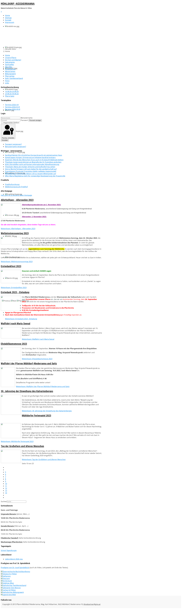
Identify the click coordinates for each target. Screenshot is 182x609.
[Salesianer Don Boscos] (11, 588)
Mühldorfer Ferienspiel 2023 (36, 415)
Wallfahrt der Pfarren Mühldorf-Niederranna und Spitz (29, 363)
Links (7, 83)
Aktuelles (8, 67)
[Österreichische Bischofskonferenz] (15, 571)
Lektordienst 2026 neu (14, 559)
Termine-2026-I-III (12, 105)
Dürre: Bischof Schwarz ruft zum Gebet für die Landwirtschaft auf (31, 169)
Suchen (4, 501)
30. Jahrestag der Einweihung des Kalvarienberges (27, 391)
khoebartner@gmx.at (92, 604)
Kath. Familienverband (14, 78)
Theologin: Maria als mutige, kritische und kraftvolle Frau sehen (30, 167)
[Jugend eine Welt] (8, 594)
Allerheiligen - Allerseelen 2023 (17, 199)
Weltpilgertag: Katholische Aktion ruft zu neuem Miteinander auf (30, 173)
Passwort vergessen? (13, 144)
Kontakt (8, 20)
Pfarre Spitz (9, 96)
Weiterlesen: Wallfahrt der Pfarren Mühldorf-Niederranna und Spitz (42, 386)
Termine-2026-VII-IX (12, 109)
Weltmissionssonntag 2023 (15, 233)
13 (6, 490)
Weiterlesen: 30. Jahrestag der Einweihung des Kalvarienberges (47, 411)
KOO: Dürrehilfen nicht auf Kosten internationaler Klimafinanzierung (32, 164)
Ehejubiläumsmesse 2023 (14, 343)
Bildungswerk (10, 74)
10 (6, 483)
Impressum (9, 22)
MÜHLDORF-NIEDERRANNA (18, 3)
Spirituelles (9, 64)
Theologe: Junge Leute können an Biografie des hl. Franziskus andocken (33, 162)
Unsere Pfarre (10, 57)
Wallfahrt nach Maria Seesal (15, 323)
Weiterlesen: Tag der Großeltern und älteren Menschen (44, 459)
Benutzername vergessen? (15, 146)
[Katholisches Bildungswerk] (12, 592)
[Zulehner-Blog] (7, 583)
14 (6, 493)
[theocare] (5, 578)
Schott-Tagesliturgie (9, 550)
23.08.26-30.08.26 (12, 94)
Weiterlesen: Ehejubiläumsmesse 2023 (37, 359)
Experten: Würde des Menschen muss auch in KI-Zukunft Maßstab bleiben (34, 160)
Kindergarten (10, 69)
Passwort (24, 120)
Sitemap (8, 18)
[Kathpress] (6, 576)
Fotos (7, 81)
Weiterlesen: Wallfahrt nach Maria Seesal (38, 339)
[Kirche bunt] (6, 581)
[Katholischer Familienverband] (13, 585)
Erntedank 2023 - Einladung (15, 292)
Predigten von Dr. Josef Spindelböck (15, 567)
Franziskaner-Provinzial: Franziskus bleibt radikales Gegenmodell (30, 171)
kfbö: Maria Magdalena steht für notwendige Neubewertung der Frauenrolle (35, 176)
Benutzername (26, 118)
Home (7, 15)
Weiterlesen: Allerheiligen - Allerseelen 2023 (18, 228)
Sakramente (10, 62)
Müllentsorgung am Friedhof (16, 187)
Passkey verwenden (8, 138)
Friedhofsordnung (12, 184)
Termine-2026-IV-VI (12, 107)
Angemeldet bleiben (11, 122)
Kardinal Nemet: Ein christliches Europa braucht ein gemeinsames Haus (33, 155)
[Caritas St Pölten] (8, 590)
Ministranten (10, 71)
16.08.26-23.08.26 (12, 91)
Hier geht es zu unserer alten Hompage (16, 195)
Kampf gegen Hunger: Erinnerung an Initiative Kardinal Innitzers (30, 157)
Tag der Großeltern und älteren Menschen (22, 446)
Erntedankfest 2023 (11, 266)
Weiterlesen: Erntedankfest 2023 (14, 287)
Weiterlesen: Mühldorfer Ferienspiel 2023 (17, 441)
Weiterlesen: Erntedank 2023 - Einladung (21, 319)
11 (6, 486)
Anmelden (5, 140)
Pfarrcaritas (9, 76)
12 (6, 488)
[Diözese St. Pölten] (9, 574)
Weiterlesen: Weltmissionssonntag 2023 (17, 261)
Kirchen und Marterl (13, 60)
